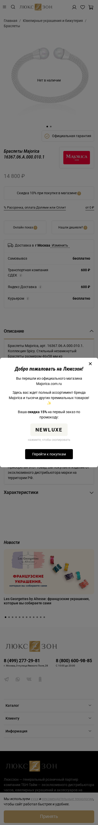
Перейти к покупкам (49, 454)
